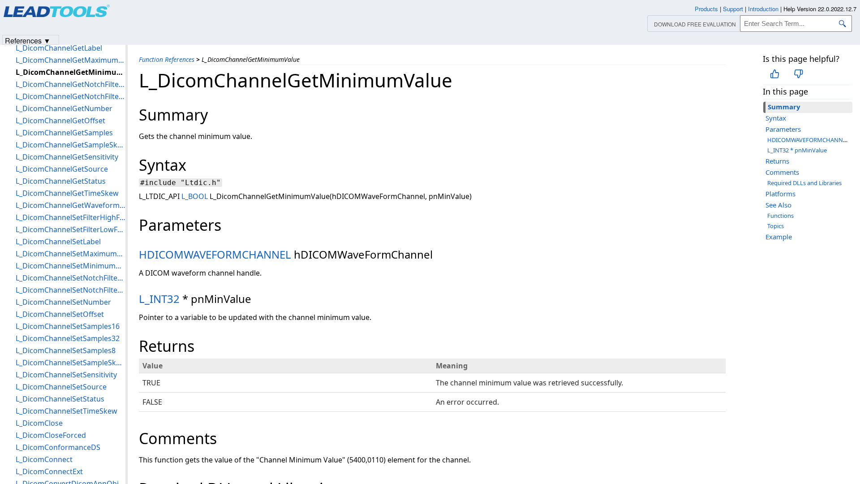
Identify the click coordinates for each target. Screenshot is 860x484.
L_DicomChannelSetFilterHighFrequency (70, 217)
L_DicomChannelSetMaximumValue (70, 254)
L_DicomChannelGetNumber (64, 108)
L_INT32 (159, 298)
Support (733, 8)
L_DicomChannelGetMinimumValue (70, 72)
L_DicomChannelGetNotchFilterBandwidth (70, 84)
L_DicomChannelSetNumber (63, 302)
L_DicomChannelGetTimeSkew (67, 193)
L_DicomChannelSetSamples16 (68, 326)
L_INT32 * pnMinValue (797, 150)
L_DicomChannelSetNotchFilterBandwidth (70, 278)
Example (778, 236)
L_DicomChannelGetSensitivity (67, 157)
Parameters (783, 129)
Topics (775, 226)
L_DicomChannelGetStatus (61, 181)
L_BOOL (194, 196)
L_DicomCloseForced (51, 435)
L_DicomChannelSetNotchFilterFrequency (70, 290)
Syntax (775, 117)
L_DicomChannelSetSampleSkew (70, 362)
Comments (782, 172)
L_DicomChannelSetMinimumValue (70, 266)
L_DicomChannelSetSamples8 (66, 350)
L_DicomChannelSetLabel (58, 241)
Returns (777, 160)
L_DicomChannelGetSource (62, 169)
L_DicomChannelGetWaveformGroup (70, 205)
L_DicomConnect (44, 459)
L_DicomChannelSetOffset (60, 314)
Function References (166, 59)
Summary (784, 106)
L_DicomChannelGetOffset (60, 120)
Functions (780, 216)
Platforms (780, 193)
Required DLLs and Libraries (804, 183)
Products (706, 8)
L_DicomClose (39, 423)
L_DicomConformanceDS (58, 447)
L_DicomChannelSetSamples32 (68, 338)
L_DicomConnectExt (49, 471)
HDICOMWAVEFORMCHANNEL (215, 254)
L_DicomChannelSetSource (61, 387)
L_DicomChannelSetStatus (60, 399)
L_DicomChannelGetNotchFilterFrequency (70, 96)
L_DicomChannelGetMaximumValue (70, 60)
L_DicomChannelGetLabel (59, 48)
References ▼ (28, 40)
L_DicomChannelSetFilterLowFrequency (70, 229)
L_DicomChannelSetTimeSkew (66, 411)
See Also (778, 204)
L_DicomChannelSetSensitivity (66, 375)
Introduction (763, 8)
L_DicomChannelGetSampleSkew (70, 145)
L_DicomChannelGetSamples (64, 133)
